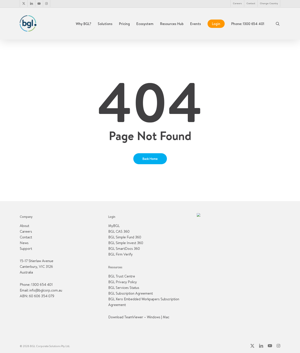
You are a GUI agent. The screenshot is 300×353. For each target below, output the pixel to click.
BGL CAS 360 (119, 231)
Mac (166, 317)
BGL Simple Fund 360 (124, 237)
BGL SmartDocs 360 (124, 248)
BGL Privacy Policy (122, 281)
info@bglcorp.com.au (45, 290)
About (24, 225)
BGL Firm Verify (120, 254)
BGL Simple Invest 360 (125, 242)
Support (26, 248)
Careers (26, 231)
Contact (26, 237)
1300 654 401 (42, 284)
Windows (153, 317)
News (24, 242)
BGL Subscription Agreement (130, 293)
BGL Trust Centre (121, 276)
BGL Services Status (123, 287)
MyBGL (114, 225)
